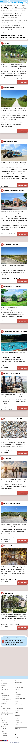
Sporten (3, 730)
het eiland (13, 211)
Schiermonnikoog (7, 13)
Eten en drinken (19, 680)
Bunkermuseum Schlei (11, 503)
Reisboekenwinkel (19, 708)
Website (6, 186)
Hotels (2, 705)
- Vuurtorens (4, 724)
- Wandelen (4, 733)
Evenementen (18, 682)
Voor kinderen (4, 689)
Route (16, 701)
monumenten (14, 642)
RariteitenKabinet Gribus (11, 546)
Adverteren (18, 731)
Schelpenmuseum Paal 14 (12, 419)
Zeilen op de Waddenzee (11, 373)
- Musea (3, 720)
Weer (2, 691)
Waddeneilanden (19, 691)
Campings (3, 703)
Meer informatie (22, 82)
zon (18, 15)
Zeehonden (18, 689)
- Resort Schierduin (6, 699)
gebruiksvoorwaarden (12, 740)
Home (2, 680)
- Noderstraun (5, 697)
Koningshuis (7, 593)
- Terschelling (18, 722)
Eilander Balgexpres (10, 141)
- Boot (16, 703)
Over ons (17, 733)
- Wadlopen (4, 735)
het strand (10, 10)
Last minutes (4, 712)
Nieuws (17, 710)
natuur (6, 484)
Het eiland (3, 685)
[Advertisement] (14, 136)
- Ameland (17, 720)
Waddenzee (24, 397)
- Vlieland (17, 724)
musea (19, 640)
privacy (18, 740)
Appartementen (5, 695)
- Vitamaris (4, 701)
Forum (16, 707)
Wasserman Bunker (10, 245)
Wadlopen (6, 458)
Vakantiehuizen (5, 707)
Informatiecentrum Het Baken (13, 190)
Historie (17, 696)
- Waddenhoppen (19, 693)
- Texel (16, 726)
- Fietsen (3, 732)
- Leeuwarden (18, 717)
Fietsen (5, 43)
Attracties (3, 726)
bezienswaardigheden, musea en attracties (12, 27)
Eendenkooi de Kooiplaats (12, 286)
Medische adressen (20, 705)
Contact (17, 737)
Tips (2, 687)
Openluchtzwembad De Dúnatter (14, 331)
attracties (7, 642)
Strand (3, 717)
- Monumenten (5, 722)
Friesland (17, 715)
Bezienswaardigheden (7, 719)
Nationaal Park (8, 87)
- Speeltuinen (4, 728)
